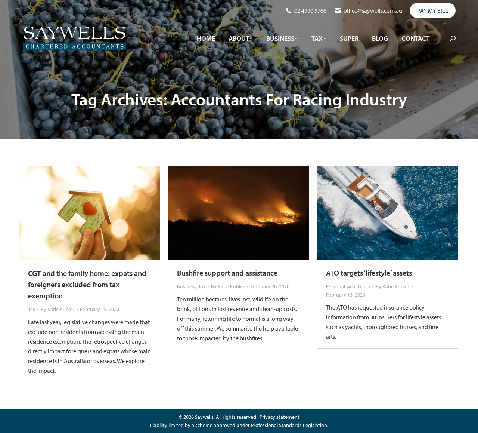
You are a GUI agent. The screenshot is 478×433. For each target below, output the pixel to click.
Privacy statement (279, 417)
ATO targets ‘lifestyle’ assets (369, 272)
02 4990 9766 (310, 10)
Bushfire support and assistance (227, 272)
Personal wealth (343, 286)
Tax (31, 309)
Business (186, 286)
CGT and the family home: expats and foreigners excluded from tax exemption (87, 284)
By (57, 309)
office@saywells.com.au (373, 10)
